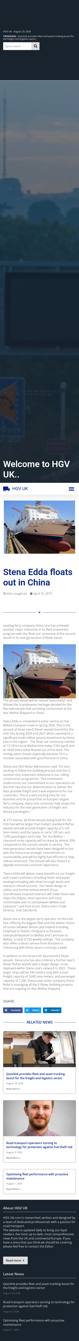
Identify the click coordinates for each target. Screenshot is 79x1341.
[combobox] (17, 46)
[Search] (36, 46)
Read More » (13, 1088)
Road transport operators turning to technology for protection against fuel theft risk (39, 1145)
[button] (71, 488)
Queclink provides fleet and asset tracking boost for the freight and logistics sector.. (38, 38)
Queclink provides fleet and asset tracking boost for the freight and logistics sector (35, 1076)
